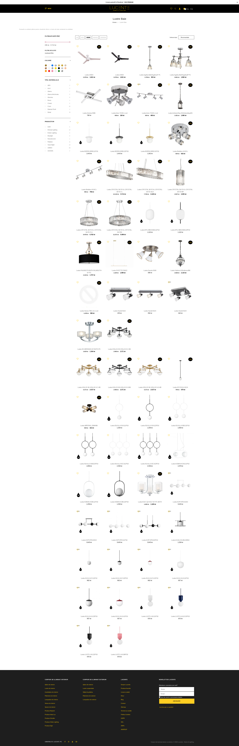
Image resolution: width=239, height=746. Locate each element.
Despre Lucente (125, 684)
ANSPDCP (124, 729)
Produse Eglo (49, 725)
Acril (59, 88)
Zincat (62, 71)
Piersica (66, 68)
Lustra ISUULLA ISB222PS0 (89, 464)
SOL (122, 722)
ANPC (122, 725)
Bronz (46, 68)
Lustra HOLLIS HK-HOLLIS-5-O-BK (119, 387)
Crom (59, 106)
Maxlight (59, 136)
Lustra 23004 (119, 75)
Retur (122, 696)
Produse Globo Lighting (52, 722)
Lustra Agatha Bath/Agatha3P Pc (180, 75)
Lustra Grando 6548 (150, 270)
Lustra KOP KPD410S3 (180, 502)
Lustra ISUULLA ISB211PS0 (180, 425)
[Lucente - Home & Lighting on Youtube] (72, 741)
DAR (59, 127)
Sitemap (123, 707)
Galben (56, 68)
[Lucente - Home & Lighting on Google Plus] (76, 741)
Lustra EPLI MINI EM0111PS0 (149, 230)
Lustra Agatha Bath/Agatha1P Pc (149, 75)
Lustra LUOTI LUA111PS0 (150, 616)
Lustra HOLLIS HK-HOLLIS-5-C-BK (119, 349)
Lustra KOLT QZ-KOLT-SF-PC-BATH (150, 502)
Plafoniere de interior (51, 696)
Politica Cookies (125, 714)
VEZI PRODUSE (128, 2)
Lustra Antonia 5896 (89, 113)
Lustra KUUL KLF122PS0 (119, 578)
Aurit (59, 65)
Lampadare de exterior (89, 699)
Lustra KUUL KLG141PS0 (119, 616)
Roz (53, 71)
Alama (46, 65)
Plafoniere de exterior (89, 696)
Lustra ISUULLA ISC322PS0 (150, 464)
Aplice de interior (50, 684)
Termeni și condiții (126, 711)
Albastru (53, 65)
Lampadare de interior (51, 699)
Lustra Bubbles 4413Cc (180, 151)
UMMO (59, 148)
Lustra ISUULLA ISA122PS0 (150, 425)
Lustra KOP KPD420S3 (89, 540)
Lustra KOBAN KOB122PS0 (119, 502)
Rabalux (59, 142)
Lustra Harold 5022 (119, 311)
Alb (49, 65)
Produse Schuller (50, 718)
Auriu (62, 65)
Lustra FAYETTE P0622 (119, 270)
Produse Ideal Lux (50, 714)
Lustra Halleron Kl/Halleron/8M (180, 270)
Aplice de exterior (88, 684)
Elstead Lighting (59, 130)
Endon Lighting (59, 133)
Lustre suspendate (88, 688)
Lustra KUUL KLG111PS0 (180, 578)
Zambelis (59, 151)
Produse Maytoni (50, 711)
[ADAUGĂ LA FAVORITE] (77, 46)
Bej (66, 65)
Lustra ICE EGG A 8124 (180, 387)
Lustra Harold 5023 (150, 311)
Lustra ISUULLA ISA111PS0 (119, 425)
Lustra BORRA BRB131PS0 (150, 151)
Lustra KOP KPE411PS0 (119, 540)
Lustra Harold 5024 (180, 311)
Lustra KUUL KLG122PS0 (89, 616)
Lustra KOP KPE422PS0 (150, 540)
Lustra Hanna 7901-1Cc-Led (89, 311)
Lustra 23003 (89, 75)
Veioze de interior (50, 703)
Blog (122, 699)
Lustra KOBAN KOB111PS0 (89, 502)
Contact (123, 703)
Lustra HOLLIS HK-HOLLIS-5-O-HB (150, 387)
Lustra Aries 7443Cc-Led (119, 113)
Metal (59, 112)
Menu (49, 9)
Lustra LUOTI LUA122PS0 (89, 654)
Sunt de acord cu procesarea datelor (171, 697)
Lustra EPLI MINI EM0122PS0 (180, 230)
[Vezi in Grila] (77, 37)
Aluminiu (59, 97)
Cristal (49, 68)
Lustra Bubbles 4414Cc (89, 189)
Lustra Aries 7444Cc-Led (150, 113)
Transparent (56, 71)
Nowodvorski (59, 139)
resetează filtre (49, 53)
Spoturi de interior (50, 707)
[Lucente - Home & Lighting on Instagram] (68, 741)
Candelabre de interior (51, 692)
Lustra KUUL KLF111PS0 (89, 578)
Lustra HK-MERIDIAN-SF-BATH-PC (89, 349)
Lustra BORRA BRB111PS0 (89, 151)
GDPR (123, 718)
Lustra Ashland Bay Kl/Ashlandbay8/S (180, 113)
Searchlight (59, 145)
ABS (59, 85)
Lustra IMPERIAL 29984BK (89, 425)
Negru (59, 68)
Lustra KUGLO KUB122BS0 (180, 540)
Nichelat (62, 68)
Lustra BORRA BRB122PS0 (119, 151)
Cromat (53, 68)
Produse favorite (126, 688)
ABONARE (176, 701)
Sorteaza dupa (173, 37)
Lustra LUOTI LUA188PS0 (119, 654)
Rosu (49, 71)
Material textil (59, 109)
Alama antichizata (59, 94)
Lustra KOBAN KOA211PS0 (180, 464)
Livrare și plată (125, 692)
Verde (59, 71)
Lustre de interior (50, 688)
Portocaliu (46, 71)
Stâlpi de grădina (88, 692)
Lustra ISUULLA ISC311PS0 (119, 464)
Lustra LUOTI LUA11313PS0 (180, 616)
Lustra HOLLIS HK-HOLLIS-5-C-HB (89, 387)
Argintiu (56, 65)
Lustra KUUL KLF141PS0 (150, 578)
